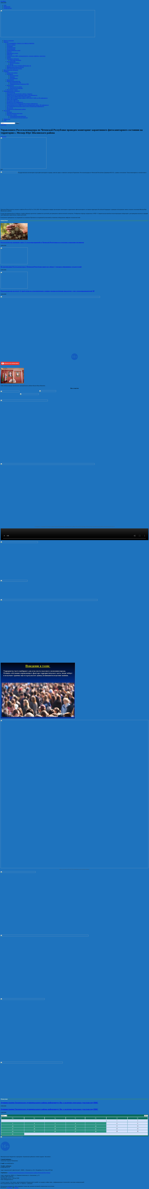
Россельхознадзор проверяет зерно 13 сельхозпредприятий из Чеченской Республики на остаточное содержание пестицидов (42, 242)
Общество (9, 54)
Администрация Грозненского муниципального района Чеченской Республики (29, 1172)
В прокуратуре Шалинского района (16, 109)
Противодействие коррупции (14, 113)
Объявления (7, 6)
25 (34, 1131)
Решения (12, 77)
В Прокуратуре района (16, 86)
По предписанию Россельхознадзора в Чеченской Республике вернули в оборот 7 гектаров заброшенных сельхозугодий (41, 267)
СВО (5, 5)
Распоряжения (14, 78)
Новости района (11, 44)
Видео (11, 64)
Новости (6, 42)
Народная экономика (15, 60)
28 (95, 1131)
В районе (6, 71)
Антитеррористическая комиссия (19, 117)
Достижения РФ (11, 61)
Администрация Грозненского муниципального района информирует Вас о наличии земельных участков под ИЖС (49, 1103)
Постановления (14, 75)
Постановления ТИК (15, 82)
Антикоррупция (11, 47)
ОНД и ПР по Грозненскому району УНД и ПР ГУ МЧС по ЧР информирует (27, 98)
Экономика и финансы (13, 58)
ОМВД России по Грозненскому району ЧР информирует (22, 95)
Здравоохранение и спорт (13, 50)
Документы (10, 74)
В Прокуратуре (11, 92)
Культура (9, 51)
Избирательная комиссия (13, 81)
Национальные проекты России (15, 67)
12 (55, 1126)
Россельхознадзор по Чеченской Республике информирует (22, 103)
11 (34, 1126)
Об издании (7, 110)
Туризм (9, 57)
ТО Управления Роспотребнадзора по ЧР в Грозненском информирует (25, 106)
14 (95, 1126)
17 (12, 1128)
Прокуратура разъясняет (16, 88)
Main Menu (3, 124)
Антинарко (10, 46)
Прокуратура (10, 85)
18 (34, 1128)
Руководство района (12, 72)
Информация (10, 79)
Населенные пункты (12, 89)
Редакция (9, 112)
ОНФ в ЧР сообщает (12, 99)
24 (12, 1131)
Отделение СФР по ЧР (13, 100)
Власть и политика (9, 40)
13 (75, 1126)
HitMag (16, 1187)
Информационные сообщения (12, 91)
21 (95, 1128)
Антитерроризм (11, 49)
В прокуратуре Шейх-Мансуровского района (19, 96)
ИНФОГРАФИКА (15, 63)
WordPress (9, 1187)
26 (55, 1131)
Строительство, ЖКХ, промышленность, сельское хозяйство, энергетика (26, 56)
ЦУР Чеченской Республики (14, 68)
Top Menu (3, 1)
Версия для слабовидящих (11, 363)
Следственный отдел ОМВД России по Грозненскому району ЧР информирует (28, 105)
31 (12, 1134)
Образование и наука (12, 53)
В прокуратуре (8, 8)
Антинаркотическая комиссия (18, 116)
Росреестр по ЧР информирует (15, 102)
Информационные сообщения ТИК (19, 84)
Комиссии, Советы (12, 114)
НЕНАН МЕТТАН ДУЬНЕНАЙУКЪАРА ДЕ (19, 65)
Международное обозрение (11, 70)
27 (75, 1131)
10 (12, 1126)
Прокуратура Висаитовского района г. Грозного (19, 93)
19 (55, 1128)
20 (75, 1128)
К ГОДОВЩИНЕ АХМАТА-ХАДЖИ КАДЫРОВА (20, 43)
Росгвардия (10, 107)
